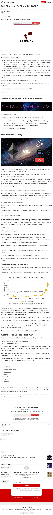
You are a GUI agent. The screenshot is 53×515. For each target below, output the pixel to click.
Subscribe (43, 2)
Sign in (49, 2)
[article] (26, 458)
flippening (18, 80)
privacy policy (26, 510)
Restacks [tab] (10, 434)
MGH (24, 128)
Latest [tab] (6, 452)
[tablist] (7, 434)
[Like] (2, 16)
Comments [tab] (4, 434)
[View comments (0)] (5, 16)
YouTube (6, 374)
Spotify (14, 370)
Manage (22, 513)
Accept (32, 513)
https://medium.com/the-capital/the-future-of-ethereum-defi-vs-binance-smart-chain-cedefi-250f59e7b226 (30, 304)
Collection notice (35, 505)
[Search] (50, 452)
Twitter (5, 379)
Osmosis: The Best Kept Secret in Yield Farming (15, 464)
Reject (27, 513)
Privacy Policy (37, 490)
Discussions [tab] (11, 452)
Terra (13, 348)
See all (4, 481)
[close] (40, 466)
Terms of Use (33, 488)
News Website (7, 372)
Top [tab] (3, 452)
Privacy (25, 505)
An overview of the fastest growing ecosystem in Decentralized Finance (18, 457)
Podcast (6, 370)
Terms (29, 505)
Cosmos (9, 348)
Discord (6, 377)
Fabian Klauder (7, 11)
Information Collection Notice (26, 490)
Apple (10, 370)
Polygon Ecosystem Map (8, 455)
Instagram (6, 382)
